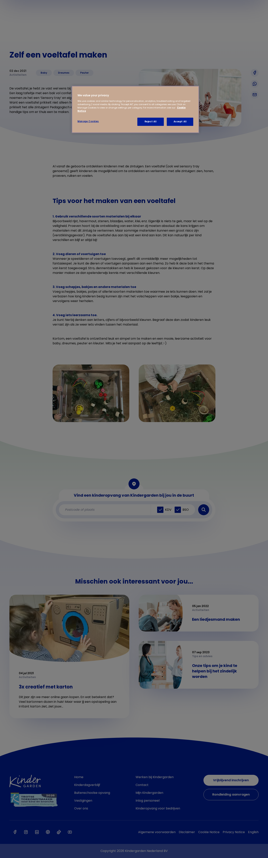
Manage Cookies (88, 121)
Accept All (180, 121)
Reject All (151, 121)
